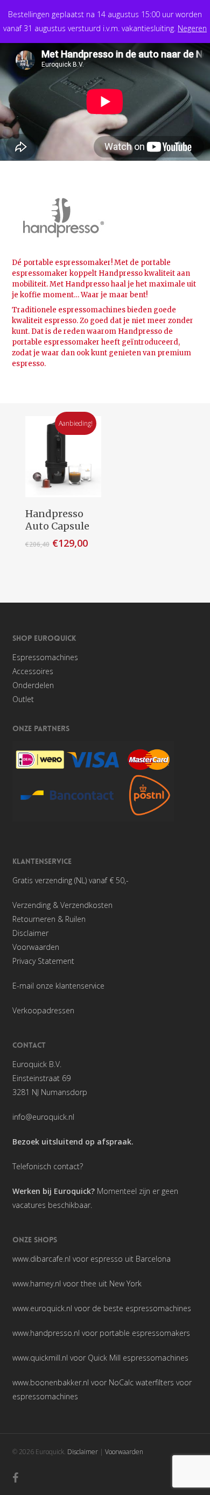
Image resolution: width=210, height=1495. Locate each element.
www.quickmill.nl (40, 1358)
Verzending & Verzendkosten (62, 905)
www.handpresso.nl (46, 1333)
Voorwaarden (35, 947)
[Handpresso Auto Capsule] (63, 456)
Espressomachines (45, 657)
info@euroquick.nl (43, 1117)
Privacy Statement (43, 961)
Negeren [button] (192, 28)
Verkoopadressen (43, 1010)
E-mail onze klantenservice (58, 986)
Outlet (23, 699)
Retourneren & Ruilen (49, 919)
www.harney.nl (36, 1283)
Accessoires (32, 671)
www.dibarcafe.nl (41, 1259)
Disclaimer (30, 933)
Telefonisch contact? (47, 1166)
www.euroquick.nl (42, 1308)
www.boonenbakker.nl (50, 1382)
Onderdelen (33, 685)
